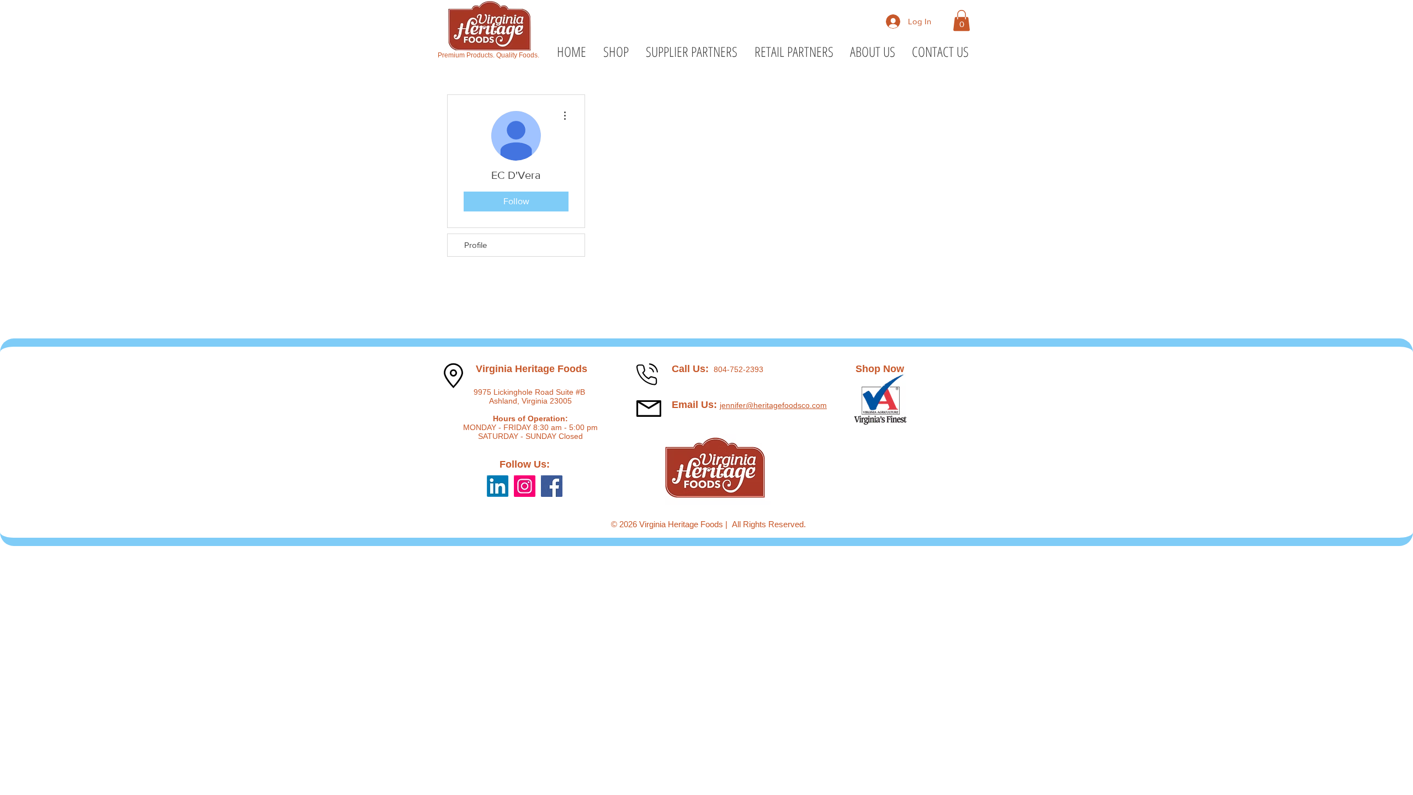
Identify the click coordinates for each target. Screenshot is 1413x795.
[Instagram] (524, 486)
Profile (475, 245)
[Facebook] (551, 486)
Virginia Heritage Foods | (685, 524)
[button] (961, 20)
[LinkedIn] (497, 486)
